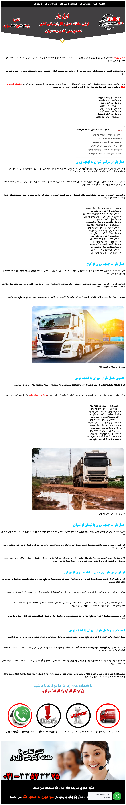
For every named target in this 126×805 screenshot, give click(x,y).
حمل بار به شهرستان (38, 395)
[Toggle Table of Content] (118, 130)
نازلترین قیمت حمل (48, 731)
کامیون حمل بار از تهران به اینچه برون (105, 142)
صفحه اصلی (99, 4)
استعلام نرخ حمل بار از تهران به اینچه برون (103, 153)
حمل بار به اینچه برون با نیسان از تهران (105, 146)
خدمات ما (85, 4)
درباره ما (37, 4)
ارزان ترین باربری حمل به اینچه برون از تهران (103, 150)
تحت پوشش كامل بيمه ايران (20, 731)
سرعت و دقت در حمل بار (108, 731)
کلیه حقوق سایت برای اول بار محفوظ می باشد (63, 788)
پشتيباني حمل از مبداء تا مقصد (78, 732)
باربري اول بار (119, 58)
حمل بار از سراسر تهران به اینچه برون (106, 135)
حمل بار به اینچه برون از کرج (109, 138)
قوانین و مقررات (68, 4)
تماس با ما (51, 4)
